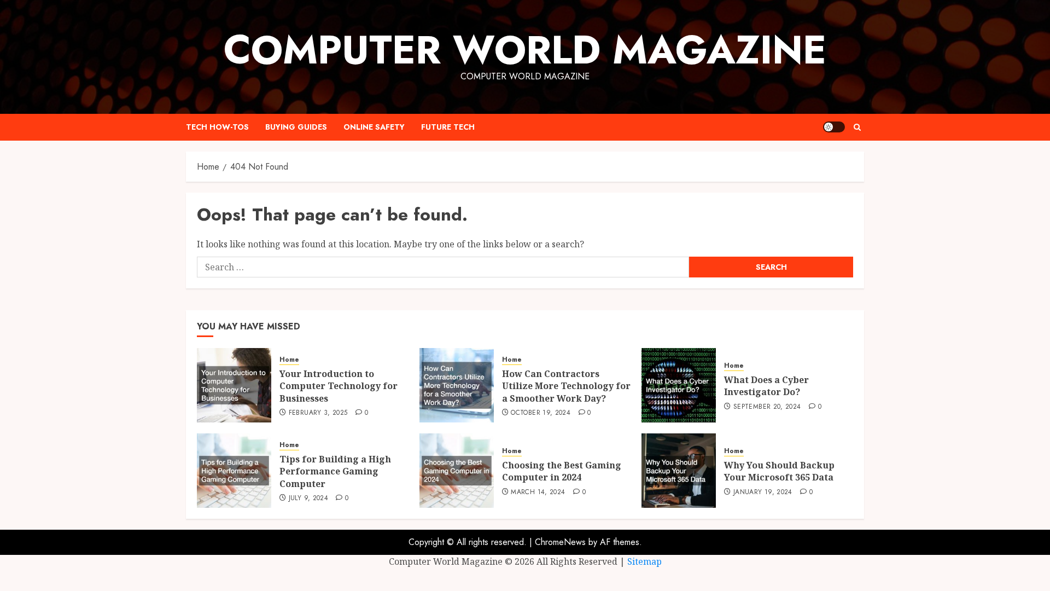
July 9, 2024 (308, 498)
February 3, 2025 (318, 413)
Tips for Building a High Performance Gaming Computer (335, 471)
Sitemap (644, 561)
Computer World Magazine (525, 49)
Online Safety (374, 126)
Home (289, 359)
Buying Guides (296, 126)
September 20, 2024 (767, 407)
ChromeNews (560, 542)
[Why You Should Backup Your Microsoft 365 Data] (678, 470)
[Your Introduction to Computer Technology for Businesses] (234, 385)
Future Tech (448, 126)
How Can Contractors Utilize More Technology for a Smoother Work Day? (566, 386)
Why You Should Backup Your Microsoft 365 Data (779, 471)
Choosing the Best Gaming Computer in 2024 (561, 471)
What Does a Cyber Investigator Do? (766, 386)
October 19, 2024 (540, 413)
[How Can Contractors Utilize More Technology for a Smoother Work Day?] (456, 385)
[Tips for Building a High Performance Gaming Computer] (234, 470)
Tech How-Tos (217, 126)
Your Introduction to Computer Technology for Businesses (338, 386)
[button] (857, 127)
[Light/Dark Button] (834, 126)
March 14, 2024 (538, 492)
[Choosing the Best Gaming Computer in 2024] (456, 470)
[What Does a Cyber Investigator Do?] (678, 385)
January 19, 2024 (762, 492)
